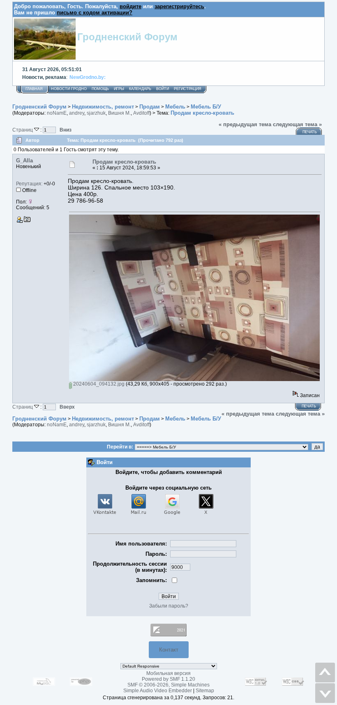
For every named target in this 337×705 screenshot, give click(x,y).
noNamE (57, 113)
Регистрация (187, 89)
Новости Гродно (69, 89)
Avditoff (141, 113)
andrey (76, 113)
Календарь (140, 89)
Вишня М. (119, 113)
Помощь (100, 89)
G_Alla (24, 160)
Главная (34, 89)
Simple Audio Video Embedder (157, 690)
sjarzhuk (96, 113)
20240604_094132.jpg (98, 384)
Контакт (168, 650)
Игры (119, 89)
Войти (162, 89)
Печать (309, 132)
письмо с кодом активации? (94, 12)
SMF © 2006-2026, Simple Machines (168, 685)
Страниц (23, 129)
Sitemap (205, 690)
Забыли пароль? (168, 606)
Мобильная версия (168, 673)
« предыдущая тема (245, 124)
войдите (130, 6)
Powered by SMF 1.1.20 (168, 679)
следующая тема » (297, 124)
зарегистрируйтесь (179, 6)
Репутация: (29, 184)
